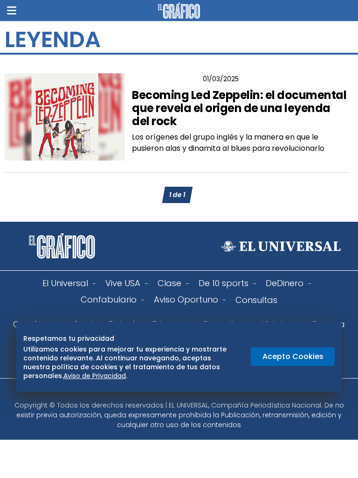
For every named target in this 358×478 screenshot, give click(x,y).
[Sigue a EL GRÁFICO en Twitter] (175, 392)
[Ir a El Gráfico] (179, 11)
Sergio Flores (165, 79)
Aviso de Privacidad (94, 375)
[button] (11, 10)
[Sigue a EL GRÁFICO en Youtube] (189, 392)
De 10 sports (223, 283)
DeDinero (284, 283)
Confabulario (109, 299)
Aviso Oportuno (186, 299)
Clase (169, 283)
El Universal (65, 283)
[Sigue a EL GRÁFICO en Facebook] (169, 392)
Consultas (256, 300)
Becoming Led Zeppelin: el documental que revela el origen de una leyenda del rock (239, 108)
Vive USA (122, 283)
